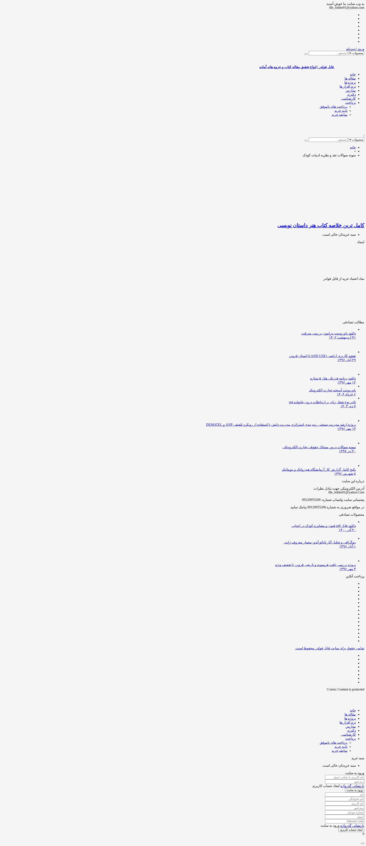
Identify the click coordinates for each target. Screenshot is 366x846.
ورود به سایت (355, 790)
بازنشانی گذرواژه (352, 786)
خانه (353, 74)
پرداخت (350, 102)
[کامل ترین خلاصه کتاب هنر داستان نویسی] (314, 216)
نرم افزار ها (348, 86)
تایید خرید (340, 110)
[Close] (362, 843)
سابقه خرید (339, 114)
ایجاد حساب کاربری (351, 829)
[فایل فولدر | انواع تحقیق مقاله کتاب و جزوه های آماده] (349, 131)
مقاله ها (350, 78)
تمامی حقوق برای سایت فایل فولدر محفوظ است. (329, 648)
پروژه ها (350, 82)
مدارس (350, 90)
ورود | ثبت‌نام (355, 49)
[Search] (306, 54)
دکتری (351, 94)
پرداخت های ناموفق (333, 106)
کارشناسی (348, 98)
